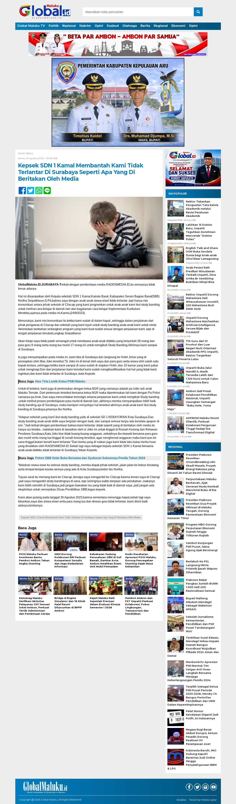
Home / (22, 153)
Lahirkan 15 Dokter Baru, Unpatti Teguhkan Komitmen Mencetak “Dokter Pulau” (201, 232)
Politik (54, 26)
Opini (99, 26)
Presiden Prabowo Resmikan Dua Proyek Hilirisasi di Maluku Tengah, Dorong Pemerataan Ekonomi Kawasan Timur (191, 509)
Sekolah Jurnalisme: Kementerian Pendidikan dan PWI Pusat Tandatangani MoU (200, 624)
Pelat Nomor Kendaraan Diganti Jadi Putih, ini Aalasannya (202, 714)
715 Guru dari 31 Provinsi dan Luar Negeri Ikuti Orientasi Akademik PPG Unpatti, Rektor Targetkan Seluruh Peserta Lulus (192, 350)
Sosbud (113, 26)
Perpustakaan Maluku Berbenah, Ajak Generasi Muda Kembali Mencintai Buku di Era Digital (202, 486)
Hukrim (85, 26)
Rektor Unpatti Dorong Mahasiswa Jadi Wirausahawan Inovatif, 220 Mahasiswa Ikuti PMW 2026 (202, 302)
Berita (145, 26)
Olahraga (129, 26)
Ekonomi (178, 26)
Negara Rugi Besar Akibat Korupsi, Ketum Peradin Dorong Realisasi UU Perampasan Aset (201, 737)
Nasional (69, 26)
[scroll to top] (225, 798)
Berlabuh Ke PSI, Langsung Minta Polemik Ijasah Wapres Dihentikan (201, 567)
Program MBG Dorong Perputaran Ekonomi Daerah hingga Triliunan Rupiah (201, 530)
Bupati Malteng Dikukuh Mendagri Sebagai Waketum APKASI (199, 604)
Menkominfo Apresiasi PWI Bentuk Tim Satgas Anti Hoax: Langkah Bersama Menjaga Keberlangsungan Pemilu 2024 (192, 671)
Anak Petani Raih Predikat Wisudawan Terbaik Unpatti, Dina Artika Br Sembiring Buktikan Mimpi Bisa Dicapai (191, 276)
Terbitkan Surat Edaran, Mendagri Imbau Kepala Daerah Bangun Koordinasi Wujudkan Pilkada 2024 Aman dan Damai (193, 646)
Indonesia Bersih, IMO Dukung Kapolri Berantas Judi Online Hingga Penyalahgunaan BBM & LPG (192, 759)
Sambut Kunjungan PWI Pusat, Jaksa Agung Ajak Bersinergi (201, 546)
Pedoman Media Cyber (203, 799)
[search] (198, 11)
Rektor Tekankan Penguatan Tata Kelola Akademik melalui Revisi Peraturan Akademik (202, 209)
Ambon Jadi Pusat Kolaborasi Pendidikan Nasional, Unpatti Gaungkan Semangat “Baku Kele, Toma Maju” (192, 400)
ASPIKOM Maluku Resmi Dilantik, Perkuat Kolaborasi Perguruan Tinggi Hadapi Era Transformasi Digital (202, 425)
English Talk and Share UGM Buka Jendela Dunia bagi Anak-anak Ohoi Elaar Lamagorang (202, 253)
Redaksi (181, 799)
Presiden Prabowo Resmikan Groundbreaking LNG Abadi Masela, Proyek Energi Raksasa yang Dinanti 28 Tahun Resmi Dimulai (191, 464)
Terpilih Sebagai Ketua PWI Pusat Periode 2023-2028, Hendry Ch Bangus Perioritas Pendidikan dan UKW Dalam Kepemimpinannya (192, 695)
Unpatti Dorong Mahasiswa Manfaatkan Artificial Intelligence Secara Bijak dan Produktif (202, 325)
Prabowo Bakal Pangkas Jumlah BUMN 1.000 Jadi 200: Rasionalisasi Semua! (202, 585)
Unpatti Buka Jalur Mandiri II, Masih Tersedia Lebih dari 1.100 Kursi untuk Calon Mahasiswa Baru (202, 375)
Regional (161, 26)
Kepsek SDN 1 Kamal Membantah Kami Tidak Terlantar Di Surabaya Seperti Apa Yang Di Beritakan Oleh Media (80, 517)
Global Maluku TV (31, 26)
